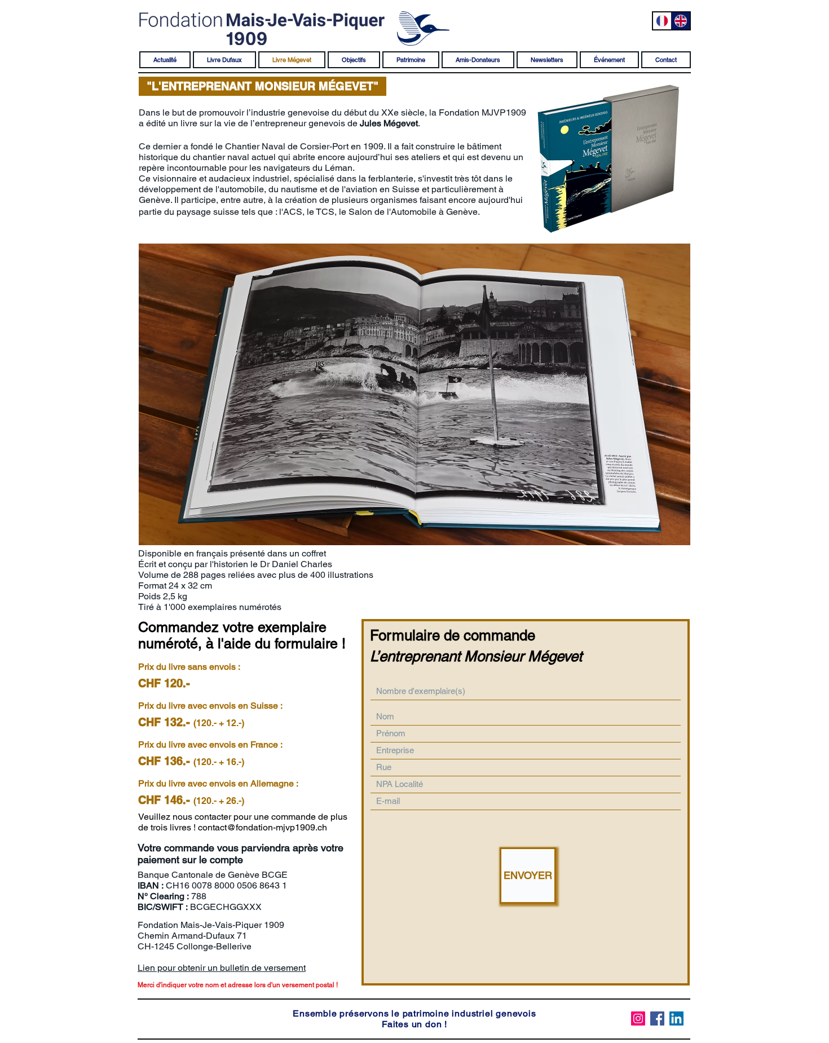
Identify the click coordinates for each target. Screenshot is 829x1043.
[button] (262, 86)
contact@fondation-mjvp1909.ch (262, 827)
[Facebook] (657, 1018)
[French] (662, 20)
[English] (680, 20)
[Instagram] (638, 1018)
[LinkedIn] (676, 1018)
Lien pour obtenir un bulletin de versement (222, 967)
